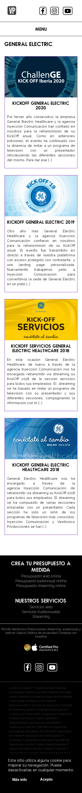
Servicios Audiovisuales (41, 612)
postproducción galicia (52, 709)
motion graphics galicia (51, 744)
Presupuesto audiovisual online (41, 581)
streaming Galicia (22, 718)
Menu (41, 29)
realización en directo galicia (43, 735)
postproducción (19, 705)
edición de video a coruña (25, 748)
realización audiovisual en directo (32, 700)
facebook (43, 11)
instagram (55, 11)
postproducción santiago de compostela (34, 722)
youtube (68, 11)
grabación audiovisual (39, 740)
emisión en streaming (45, 705)
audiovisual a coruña (22, 727)
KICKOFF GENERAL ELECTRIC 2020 (41, 105)
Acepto (46, 779)
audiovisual (16, 713)
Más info (19, 780)
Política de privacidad (42, 633)
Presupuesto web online (41, 576)
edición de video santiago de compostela (46, 696)
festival (49, 748)
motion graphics (46, 718)
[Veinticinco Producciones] (12, 13)
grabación (15, 740)
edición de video (37, 692)
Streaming (41, 616)
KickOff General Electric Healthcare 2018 (41, 467)
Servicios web (41, 607)
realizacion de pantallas (24, 753)
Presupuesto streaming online (41, 586)
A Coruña (48, 731)
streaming (65, 713)
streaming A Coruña (55, 753)
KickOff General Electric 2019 (41, 222)
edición (61, 748)
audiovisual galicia (21, 687)
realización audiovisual (41, 713)
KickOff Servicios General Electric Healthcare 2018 (41, 348)
